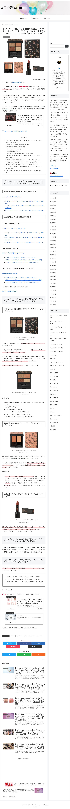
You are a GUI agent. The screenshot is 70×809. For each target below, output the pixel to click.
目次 (22, 137)
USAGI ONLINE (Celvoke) (9, 291)
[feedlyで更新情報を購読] (24, 654)
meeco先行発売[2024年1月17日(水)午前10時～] (19, 144)
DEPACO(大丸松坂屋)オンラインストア (13, 253)
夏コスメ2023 (54, 383)
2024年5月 (53, 233)
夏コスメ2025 (54, 390)
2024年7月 (53, 226)
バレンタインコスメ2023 (57, 362)
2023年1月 (53, 290)
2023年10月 (53, 258)
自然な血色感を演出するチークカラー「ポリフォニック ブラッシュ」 (24, 162)
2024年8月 (53, 223)
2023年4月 (53, 279)
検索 (51, 43)
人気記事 (52, 369)
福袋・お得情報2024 (55, 415)
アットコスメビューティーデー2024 (58, 328)
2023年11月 (53, 255)
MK (59, 68)
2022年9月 (53, 304)
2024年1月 (53, 247)
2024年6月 (53, 230)
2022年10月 (53, 301)
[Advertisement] (23, 769)
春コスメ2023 (54, 397)
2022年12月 (53, 294)
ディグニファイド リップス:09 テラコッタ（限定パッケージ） (22, 262)
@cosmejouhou (16, 82)
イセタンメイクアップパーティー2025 (58, 339)
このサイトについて (26, 804)
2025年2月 (53, 201)
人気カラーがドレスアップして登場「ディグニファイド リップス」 (23, 164)
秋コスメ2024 (54, 422)
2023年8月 (53, 265)
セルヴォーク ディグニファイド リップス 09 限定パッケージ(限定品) (24, 210)
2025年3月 (53, 198)
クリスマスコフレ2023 (56, 348)
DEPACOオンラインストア (15, 151)
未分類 (52, 408)
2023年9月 (53, 262)
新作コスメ (53, 394)
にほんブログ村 (54, 168)
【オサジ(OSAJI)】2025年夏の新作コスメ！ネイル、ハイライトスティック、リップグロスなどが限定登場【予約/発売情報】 (59, 158)
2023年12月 (53, 251)
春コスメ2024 (54, 401)
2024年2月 (53, 244)
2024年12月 (53, 208)
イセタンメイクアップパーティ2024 (58, 334)
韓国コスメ (53, 429)
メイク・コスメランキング (56, 176)
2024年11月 (53, 212)
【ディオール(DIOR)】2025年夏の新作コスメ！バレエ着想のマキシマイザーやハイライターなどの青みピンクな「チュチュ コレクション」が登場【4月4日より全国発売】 (59, 131)
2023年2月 (53, 287)
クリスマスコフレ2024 (56, 351)
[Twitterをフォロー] (9, 654)
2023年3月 (53, 283)
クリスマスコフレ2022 (56, 344)
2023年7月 (53, 269)
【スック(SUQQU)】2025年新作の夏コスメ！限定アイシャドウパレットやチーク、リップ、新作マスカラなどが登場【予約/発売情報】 (59, 117)
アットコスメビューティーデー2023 (58, 322)
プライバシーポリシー (36, 804)
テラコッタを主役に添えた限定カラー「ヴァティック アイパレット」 (24, 159)
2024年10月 (53, 215)
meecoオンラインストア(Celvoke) (11, 196)
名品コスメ (53, 380)
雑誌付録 (52, 426)
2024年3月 (53, 240)
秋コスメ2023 (54, 419)
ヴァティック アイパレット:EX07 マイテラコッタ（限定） (21, 257)
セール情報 (53, 358)
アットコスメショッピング (14, 149)
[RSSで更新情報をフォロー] (39, 654)
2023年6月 (53, 272)
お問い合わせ (45, 804)
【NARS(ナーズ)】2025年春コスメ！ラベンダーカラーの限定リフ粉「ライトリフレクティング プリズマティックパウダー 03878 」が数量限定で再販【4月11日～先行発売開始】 (59, 145)
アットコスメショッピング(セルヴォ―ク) (13, 228)
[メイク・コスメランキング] (53, 173)
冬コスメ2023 (54, 372)
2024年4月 (53, 237)
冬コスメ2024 (54, 376)
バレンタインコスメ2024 (57, 365)
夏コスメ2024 (54, 387)
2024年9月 (53, 219)
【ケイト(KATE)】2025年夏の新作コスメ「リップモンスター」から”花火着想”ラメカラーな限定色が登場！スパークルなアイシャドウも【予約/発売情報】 (59, 105)
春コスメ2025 (54, 404)
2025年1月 (53, 205)
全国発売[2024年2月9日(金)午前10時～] (16, 146)
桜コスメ (52, 412)
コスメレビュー (54, 355)
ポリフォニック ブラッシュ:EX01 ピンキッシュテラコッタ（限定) (23, 260)
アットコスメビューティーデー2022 (58, 316)
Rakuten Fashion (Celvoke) (9, 273)
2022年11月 (53, 297)
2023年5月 (53, 276)
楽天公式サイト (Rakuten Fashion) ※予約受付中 (20, 153)
